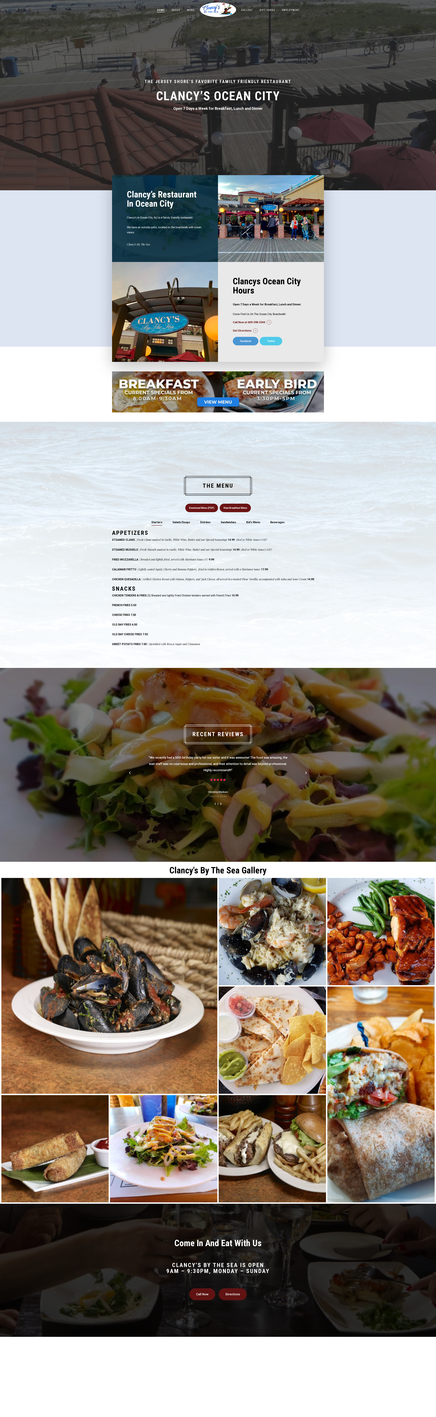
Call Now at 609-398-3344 (249, 322)
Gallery (247, 10)
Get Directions (242, 330)
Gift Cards (267, 10)
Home (161, 10)
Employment (291, 10)
